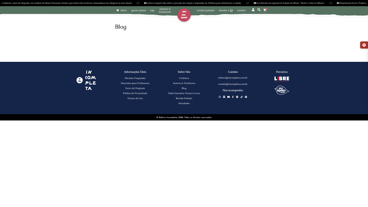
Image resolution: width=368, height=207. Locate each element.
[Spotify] (237, 97)
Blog (184, 88)
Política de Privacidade (135, 93)
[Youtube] (228, 97)
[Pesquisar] (258, 9)
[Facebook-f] (233, 97)
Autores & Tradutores (184, 83)
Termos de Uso (135, 98)
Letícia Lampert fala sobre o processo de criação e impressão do (190, 3)
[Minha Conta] (253, 9)
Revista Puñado (205, 10)
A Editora (184, 78)
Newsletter (184, 103)
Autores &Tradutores (165, 10)
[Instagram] (220, 97)
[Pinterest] (246, 97)
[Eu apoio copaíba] (281, 90)
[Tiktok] (242, 97)
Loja (152, 10)
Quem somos (138, 10)
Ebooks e (224, 10)
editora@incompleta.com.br (233, 77)
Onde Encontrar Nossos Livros (184, 93)
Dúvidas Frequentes (135, 78)
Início (124, 10)
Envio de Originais (135, 88)
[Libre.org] (281, 79)
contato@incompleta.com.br (233, 84)
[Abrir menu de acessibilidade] (364, 45)
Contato (241, 10)
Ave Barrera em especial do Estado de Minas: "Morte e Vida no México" (286, 3)
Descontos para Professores (135, 83)
